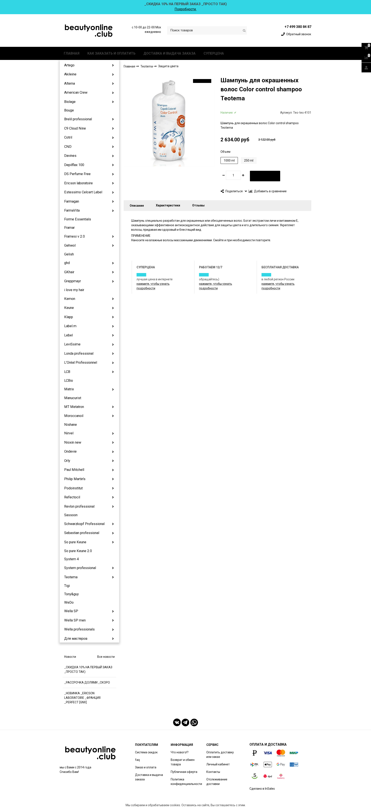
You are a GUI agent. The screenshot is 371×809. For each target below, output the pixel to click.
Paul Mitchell (74, 470)
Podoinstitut (73, 488)
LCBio (68, 381)
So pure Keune (75, 542)
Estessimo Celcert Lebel (83, 192)
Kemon (69, 299)
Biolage (70, 102)
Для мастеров (75, 639)
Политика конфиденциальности (186, 782)
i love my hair (74, 290)
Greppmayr (72, 281)
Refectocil (72, 497)
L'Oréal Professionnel (80, 362)
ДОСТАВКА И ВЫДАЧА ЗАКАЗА (169, 53)
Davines (70, 156)
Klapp (68, 317)
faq (137, 760)
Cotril (68, 137)
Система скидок (146, 752)
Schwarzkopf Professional (84, 524)
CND (67, 147)
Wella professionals (79, 629)
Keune (69, 308)
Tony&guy (71, 594)
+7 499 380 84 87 (297, 27)
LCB (67, 372)
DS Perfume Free (77, 174)
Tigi (67, 586)
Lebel (68, 335)
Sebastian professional (81, 533)
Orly (67, 461)
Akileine (70, 74)
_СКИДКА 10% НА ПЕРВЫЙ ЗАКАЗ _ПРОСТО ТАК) (88, 669)
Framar (69, 228)
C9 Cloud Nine (75, 128)
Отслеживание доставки (216, 782)
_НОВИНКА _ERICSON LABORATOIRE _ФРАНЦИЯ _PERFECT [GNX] (82, 697)
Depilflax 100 (74, 165)
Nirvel (68, 433)
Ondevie (70, 451)
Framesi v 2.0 (74, 236)
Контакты (213, 772)
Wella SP (71, 611)
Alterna (69, 83)
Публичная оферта (184, 772)
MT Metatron (74, 407)
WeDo (69, 602)
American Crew (75, 92)
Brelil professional (78, 119)
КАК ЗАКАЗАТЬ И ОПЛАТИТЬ (111, 53)
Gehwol (70, 245)
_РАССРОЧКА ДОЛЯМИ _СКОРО (87, 682)
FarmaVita (72, 210)
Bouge (69, 110)
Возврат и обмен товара (183, 762)
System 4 (71, 559)
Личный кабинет (218, 764)
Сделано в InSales (262, 788)
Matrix (69, 389)
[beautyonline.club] (89, 30)
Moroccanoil (73, 416)
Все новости (106, 656)
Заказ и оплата (145, 767)
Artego (69, 65)
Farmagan (71, 201)
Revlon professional (79, 506)
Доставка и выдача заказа (149, 777)
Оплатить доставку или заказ (220, 755)
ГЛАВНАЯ (71, 53)
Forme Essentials (77, 219)
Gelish (69, 254)
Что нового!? (180, 752)
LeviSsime (72, 344)
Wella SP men (75, 620)
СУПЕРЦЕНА (214, 53)
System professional (80, 568)
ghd (67, 263)
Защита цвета (168, 66)
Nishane (70, 425)
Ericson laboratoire (78, 183)
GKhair (69, 272)
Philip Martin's (74, 479)
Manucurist (72, 398)
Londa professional (78, 353)
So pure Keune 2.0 (78, 551)
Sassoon (71, 515)
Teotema (71, 577)
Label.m (70, 326)
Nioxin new (72, 442)
